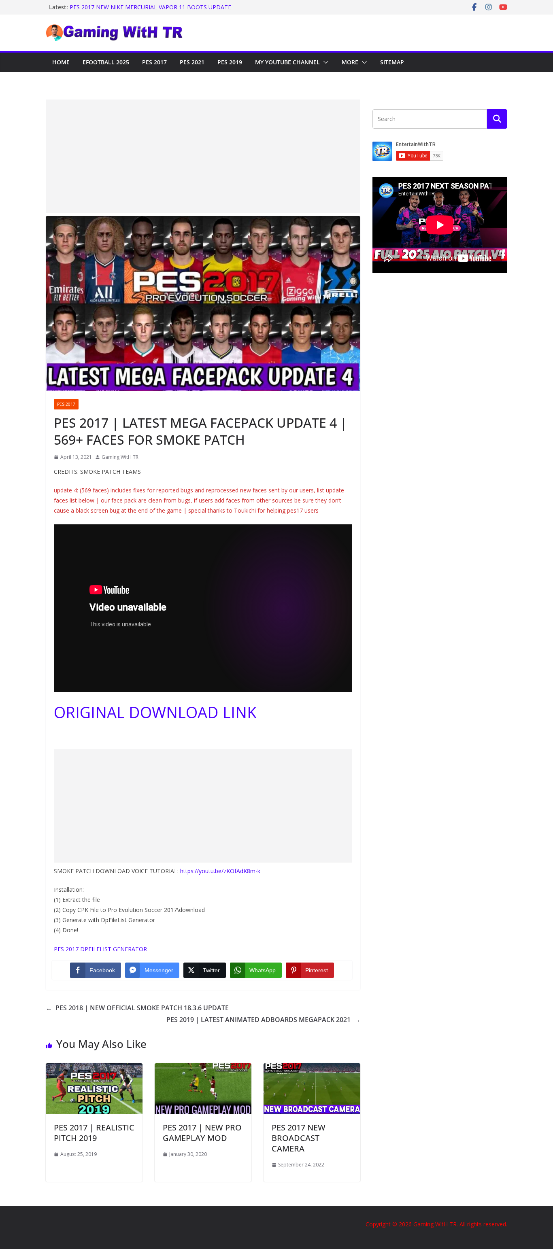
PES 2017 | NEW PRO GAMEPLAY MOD (202, 1132)
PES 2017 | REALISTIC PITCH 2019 (94, 1132)
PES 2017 (154, 62)
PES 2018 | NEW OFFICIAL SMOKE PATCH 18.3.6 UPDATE (137, 1007)
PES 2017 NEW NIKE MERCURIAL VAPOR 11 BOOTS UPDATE (150, 7)
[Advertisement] (203, 156)
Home (61, 62)
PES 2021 (192, 62)
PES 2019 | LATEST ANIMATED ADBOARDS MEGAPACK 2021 (263, 1019)
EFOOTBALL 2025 (106, 62)
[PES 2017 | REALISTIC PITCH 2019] (94, 1069)
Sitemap (392, 62)
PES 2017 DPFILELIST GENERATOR (100, 949)
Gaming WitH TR (120, 457)
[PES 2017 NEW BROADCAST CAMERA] (312, 1069)
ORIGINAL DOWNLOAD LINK (155, 712)
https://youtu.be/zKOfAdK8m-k (220, 871)
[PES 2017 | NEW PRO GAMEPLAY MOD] (203, 1069)
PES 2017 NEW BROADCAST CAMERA (298, 1138)
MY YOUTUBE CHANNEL (287, 62)
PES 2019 (229, 62)
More (350, 62)
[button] (324, 62)
